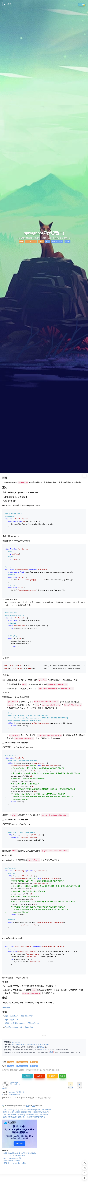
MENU (9, 4)
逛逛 (33, 1106)
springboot (23, 1062)
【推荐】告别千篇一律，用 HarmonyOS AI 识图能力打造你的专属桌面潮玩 (25, 1115)
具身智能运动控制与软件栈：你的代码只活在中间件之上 (20, 1153)
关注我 (39, 1076)
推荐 (51, 1052)
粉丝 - (12, 1084)
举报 (49, 1098)
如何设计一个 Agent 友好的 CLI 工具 (14, 1163)
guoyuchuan (16, 1042)
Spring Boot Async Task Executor (19, 1016)
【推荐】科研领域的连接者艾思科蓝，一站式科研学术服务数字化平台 (23, 1117)
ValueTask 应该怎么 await (11, 1161)
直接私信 (41, 1047)
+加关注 (4, 1088)
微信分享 (62, 1076)
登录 (27, 1106)
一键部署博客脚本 (14, 1094)
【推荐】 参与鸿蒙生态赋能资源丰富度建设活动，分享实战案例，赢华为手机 (25, 1112)
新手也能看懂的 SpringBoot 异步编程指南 (22, 1023)
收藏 (45, 1098)
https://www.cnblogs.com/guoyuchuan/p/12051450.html (30, 1044)
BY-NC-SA (43, 1050)
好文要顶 (27, 1076)
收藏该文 (52, 1076)
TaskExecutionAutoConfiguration (19, 1027)
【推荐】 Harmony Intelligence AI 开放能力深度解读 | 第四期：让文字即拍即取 (26, 1110)
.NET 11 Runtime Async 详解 (12, 1158)
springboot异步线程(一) (16, 1092)
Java (12, 1062)
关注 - (17, 1084)
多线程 (35, 1062)
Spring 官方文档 (11, 1020)
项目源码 (6, 1007)
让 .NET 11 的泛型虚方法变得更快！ (14, 1156)
